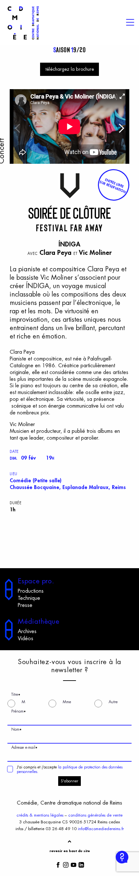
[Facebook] (58, 864)
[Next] (121, 130)
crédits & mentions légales (39, 815)
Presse (25, 605)
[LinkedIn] (81, 864)
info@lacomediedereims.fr (101, 829)
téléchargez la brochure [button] (69, 69)
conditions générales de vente (95, 815)
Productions (31, 591)
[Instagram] (66, 864)
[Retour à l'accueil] (23, 40)
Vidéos (25, 638)
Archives (27, 631)
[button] (113, 185)
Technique (29, 598)
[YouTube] (73, 864)
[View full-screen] (122, 96)
